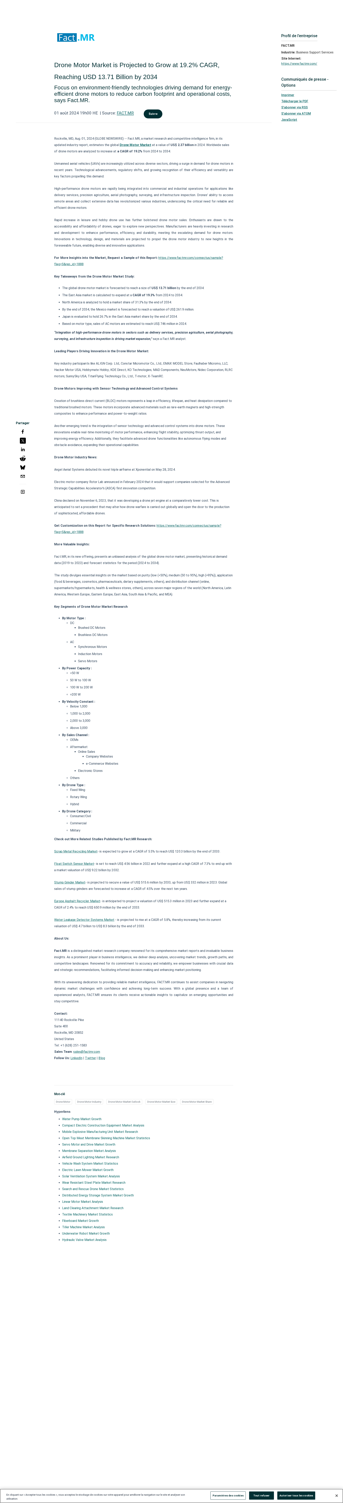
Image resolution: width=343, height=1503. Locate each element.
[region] (171, 1496)
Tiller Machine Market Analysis (83, 1227)
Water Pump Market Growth (81, 1119)
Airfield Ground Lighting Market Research (90, 1157)
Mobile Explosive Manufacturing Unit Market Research (100, 1132)
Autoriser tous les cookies (296, 1495)
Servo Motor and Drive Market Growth (88, 1144)
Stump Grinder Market (69, 882)
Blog (101, 1058)
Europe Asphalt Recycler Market (77, 901)
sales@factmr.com (86, 1052)
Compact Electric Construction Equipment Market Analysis (103, 1125)
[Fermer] (336, 1495)
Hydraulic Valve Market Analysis (84, 1240)
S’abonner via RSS (294, 107)
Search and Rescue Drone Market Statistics (93, 1189)
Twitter (90, 1058)
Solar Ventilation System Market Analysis (91, 1176)
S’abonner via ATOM (296, 113)
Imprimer (287, 95)
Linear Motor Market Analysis (82, 1202)
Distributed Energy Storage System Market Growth (98, 1195)
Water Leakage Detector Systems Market (84, 920)
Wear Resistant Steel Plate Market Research (93, 1183)
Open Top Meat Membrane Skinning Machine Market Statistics (106, 1138)
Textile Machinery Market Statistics (87, 1214)
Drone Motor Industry (89, 1101)
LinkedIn (76, 1058)
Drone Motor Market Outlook (124, 1101)
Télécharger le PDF (294, 101)
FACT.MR (125, 113)
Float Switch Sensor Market (74, 864)
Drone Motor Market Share (197, 1101)
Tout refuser (261, 1495)
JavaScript (289, 120)
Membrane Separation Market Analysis (89, 1151)
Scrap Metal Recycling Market (75, 851)
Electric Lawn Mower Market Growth (88, 1170)
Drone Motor (63, 1101)
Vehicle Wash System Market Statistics (90, 1163)
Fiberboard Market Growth (80, 1221)
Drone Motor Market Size (161, 1101)
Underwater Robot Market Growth (86, 1233)
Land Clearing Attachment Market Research (92, 1208)
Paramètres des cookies (228, 1495)
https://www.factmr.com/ (299, 64)
